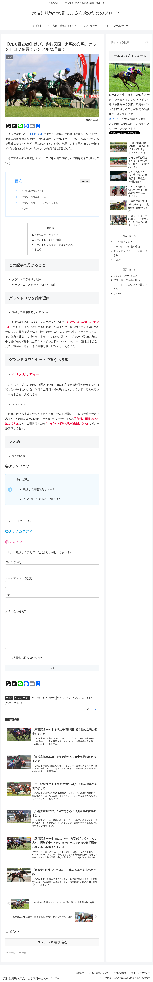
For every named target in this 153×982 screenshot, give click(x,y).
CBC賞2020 (50, 698)
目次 (48, 228)
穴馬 (19, 698)
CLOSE (85, 181)
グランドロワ (65, 698)
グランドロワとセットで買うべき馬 (40, 203)
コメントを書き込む (52, 942)
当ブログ (114, 118)
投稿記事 (80, 973)
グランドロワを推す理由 (34, 197)
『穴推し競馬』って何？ (98, 973)
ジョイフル (79, 698)
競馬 (27, 698)
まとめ (25, 209)
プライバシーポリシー (139, 973)
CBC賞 (37, 698)
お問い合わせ (120, 973)
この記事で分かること (33, 191)
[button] (146, 42)
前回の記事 (36, 133)
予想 (10, 698)
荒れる (19, 703)
